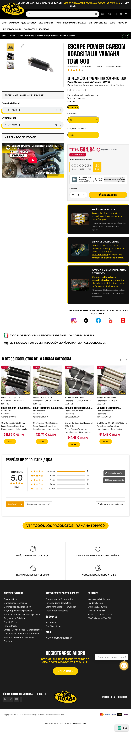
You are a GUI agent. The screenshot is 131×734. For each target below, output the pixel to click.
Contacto (8, 641)
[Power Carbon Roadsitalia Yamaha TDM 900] (10, 56)
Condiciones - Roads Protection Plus (21, 633)
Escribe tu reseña (114, 473)
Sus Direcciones (53, 626)
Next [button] (127, 360)
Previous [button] (120, 360)
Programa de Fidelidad (15, 618)
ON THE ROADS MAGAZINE (59, 638)
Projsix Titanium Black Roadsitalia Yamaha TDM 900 (78, 408)
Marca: (109, 66)
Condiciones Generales (15, 603)
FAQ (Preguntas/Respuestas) (18, 610)
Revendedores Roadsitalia (58, 603)
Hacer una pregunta (115, 480)
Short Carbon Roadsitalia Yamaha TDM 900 (15, 408)
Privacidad (74, 723)
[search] (96, 14)
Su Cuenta (51, 622)
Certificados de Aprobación (17, 606)
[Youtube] (16, 699)
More (10, 441)
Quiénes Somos (11, 599)
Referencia (72, 66)
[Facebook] (5, 699)
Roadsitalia (117, 66)
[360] (10, 47)
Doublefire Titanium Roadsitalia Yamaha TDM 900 (110, 408)
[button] (65, 671)
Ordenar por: (104, 504)
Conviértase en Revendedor (59, 599)
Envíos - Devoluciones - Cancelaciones (23, 629)
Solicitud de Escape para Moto (19, 637)
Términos (82, 723)
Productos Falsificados (57, 610)
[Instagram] (10, 699)
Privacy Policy (10, 625)
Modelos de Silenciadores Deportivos (22, 614)
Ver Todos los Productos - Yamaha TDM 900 (65, 526)
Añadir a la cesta (108, 194)
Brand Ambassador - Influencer (61, 606)
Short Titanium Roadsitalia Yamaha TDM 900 (48, 408)
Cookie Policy (10, 622)
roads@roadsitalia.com (99, 599)
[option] (16, 407)
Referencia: (6, 400)
